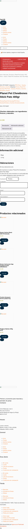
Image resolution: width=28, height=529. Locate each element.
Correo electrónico (4, 196)
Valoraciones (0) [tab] (6, 128)
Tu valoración (3, 181)
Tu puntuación (3, 179)
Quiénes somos (7, 32)
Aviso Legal (6, 507)
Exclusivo (11, 74)
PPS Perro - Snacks (20, 85)
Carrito (5, 464)
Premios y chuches (5, 87)
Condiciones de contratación (10, 470)
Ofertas (5, 30)
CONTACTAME (22, 59)
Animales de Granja (8, 491)
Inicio (4, 27)
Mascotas (5, 74)
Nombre (2, 190)
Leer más (4, 240)
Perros (17, 87)
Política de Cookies (8, 513)
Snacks (8, 90)
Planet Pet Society (19, 74)
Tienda (5, 29)
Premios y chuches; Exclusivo (12, 103)
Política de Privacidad (9, 509)
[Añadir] (2, 243)
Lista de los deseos (8, 466)
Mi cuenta (5, 463)
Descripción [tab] (5, 125)
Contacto (5, 34)
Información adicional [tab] (17, 125)
